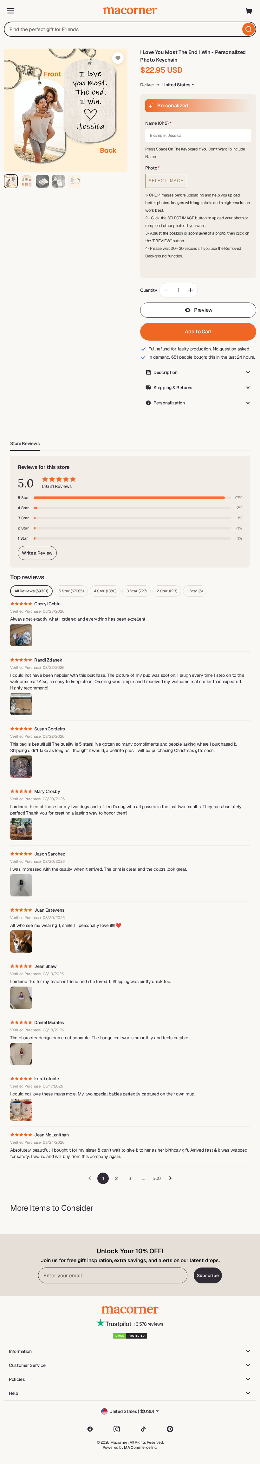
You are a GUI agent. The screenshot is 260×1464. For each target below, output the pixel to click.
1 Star (194, 591)
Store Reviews (25, 443)
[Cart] (249, 11)
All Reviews (31, 591)
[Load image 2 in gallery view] (26, 181)
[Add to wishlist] (118, 58)
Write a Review (37, 553)
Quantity (148, 290)
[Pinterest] (170, 1429)
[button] (198, 123)
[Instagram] (117, 1429)
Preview (203, 310)
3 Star (136, 591)
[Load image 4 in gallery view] (58, 181)
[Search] (248, 29)
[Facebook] (90, 1429)
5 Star (71, 591)
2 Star (167, 591)
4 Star (105, 591)
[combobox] (130, 29)
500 (157, 1178)
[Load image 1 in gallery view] (10, 181)
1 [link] (103, 1178)
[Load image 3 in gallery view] (42, 181)
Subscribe (208, 1275)
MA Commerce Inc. (140, 1447)
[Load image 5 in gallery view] (74, 181)
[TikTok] (143, 1429)
